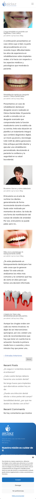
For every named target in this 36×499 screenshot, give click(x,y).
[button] (33, 457)
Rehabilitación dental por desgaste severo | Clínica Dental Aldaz (16, 95)
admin (8, 35)
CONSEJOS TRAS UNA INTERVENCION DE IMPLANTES (15, 315)
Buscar (29, 359)
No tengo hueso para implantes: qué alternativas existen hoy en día (17, 386)
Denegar (18, 485)
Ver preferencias (18, 491)
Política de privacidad (18, 496)
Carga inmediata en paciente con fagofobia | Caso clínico (16, 32)
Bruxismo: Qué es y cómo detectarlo (17, 188)
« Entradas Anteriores (13, 356)
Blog (21, 35)
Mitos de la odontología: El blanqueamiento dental (13, 253)
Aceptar (18, 480)
